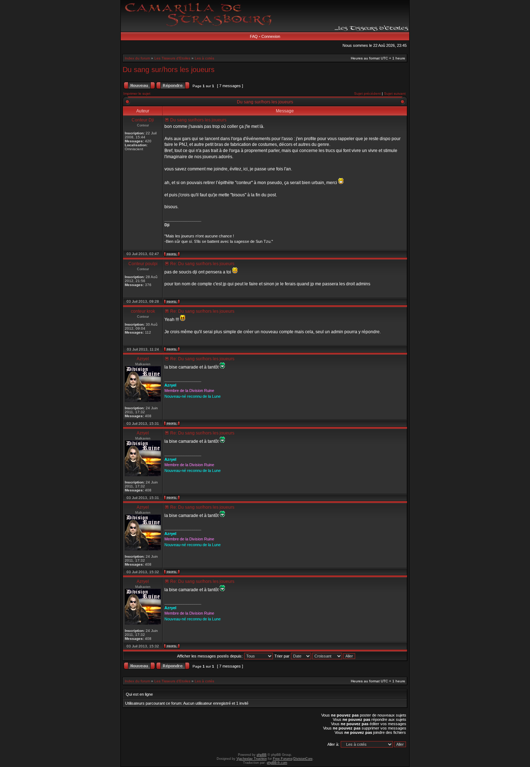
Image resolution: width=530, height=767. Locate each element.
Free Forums (282, 759)
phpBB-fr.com (277, 762)
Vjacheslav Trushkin (252, 759)
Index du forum (137, 58)
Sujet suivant (395, 93)
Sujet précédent (367, 93)
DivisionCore (303, 759)
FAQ (254, 36)
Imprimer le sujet (136, 93)
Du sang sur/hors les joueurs (169, 69)
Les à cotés (204, 58)
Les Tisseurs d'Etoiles (172, 58)
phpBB (261, 755)
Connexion (270, 36)
